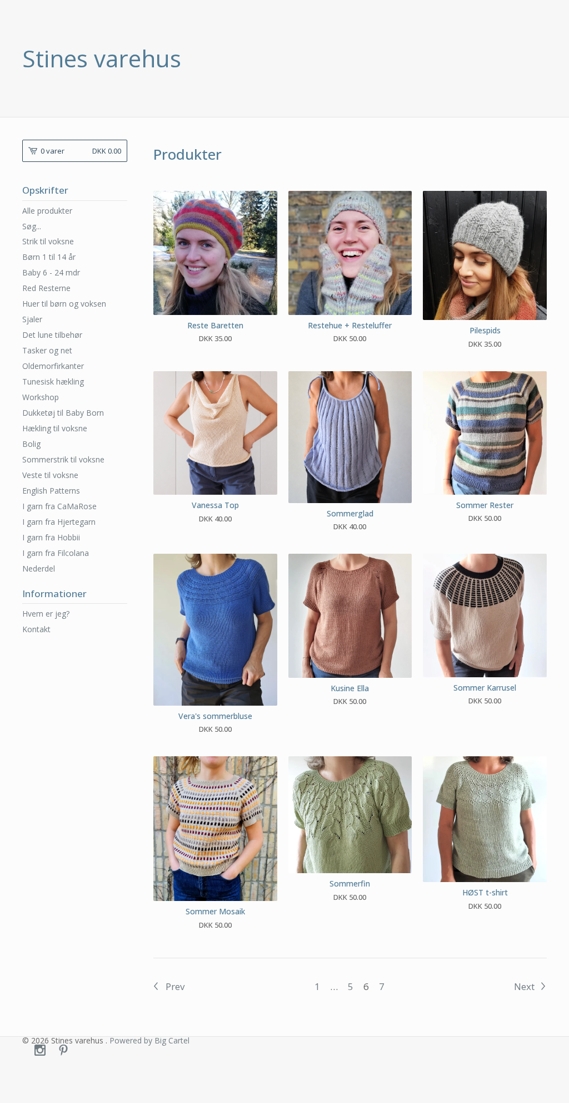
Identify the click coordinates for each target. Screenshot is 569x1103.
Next (525, 986)
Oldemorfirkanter (53, 366)
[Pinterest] (63, 1051)
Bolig (31, 444)
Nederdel (38, 568)
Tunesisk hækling (53, 381)
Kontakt (36, 629)
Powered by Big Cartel (149, 1040)
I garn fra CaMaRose (59, 506)
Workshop (40, 397)
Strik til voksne (48, 241)
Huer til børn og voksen (64, 303)
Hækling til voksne (54, 428)
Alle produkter (47, 210)
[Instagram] (40, 1051)
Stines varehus (101, 58)
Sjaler (32, 319)
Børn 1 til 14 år (49, 257)
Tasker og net (47, 350)
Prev (173, 986)
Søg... (31, 226)
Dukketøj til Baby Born (63, 412)
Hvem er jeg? (45, 613)
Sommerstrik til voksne (63, 459)
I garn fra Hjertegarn (59, 521)
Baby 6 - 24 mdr (51, 272)
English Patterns (51, 490)
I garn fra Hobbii (51, 537)
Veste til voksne (50, 475)
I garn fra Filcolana (55, 553)
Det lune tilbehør (52, 334)
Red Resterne (46, 288)
